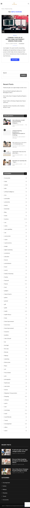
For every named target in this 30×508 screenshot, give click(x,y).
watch (15, 430)
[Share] (3, 31)
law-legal (15, 345)
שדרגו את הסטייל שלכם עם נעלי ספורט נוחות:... (19, 152)
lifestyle (15, 352)
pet (15, 369)
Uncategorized (15, 423)
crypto (15, 239)
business (15, 219)
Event (15, 266)
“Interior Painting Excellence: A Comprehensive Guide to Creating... (18, 133)
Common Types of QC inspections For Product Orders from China (15, 39)
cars (15, 222)
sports (15, 403)
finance (15, 284)
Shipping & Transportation (15, 393)
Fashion (15, 277)
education (15, 256)
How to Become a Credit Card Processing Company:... (18, 122)
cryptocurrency (15, 243)
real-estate (15, 386)
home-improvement (15, 328)
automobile (15, 198)
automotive (15, 202)
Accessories (15, 178)
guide (15, 307)
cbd (15, 232)
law (15, 341)
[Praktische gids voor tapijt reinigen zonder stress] (6, 452)
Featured (15, 280)
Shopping (15, 396)
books (15, 215)
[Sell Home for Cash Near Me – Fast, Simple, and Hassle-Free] (7, 162)
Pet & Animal (15, 372)
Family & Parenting (15, 273)
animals (15, 185)
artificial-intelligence (15, 191)
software (15, 400)
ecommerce (15, 253)
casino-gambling (15, 229)
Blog (15, 212)
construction (15, 236)
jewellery (15, 335)
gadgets (15, 290)
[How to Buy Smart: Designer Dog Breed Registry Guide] (6, 471)
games (15, 297)
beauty (15, 205)
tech (15, 406)
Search (5, 72)
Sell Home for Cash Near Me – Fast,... (19, 161)
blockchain (15, 208)
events (15, 270)
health (15, 311)
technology (15, 410)
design (15, 246)
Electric (15, 260)
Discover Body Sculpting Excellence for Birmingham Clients (20, 461)
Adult (15, 181)
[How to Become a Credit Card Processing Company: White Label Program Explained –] (7, 122)
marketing (15, 359)
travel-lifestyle (15, 417)
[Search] (28, 3)
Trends (15, 420)
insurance (15, 331)
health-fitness (15, 314)
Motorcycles (15, 362)
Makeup (15, 355)
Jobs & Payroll (15, 338)
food (15, 287)
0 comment (21, 43)
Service (15, 389)
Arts (15, 195)
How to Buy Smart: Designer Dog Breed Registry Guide (20, 469)
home (15, 318)
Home (3, 8)
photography (15, 379)
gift (15, 304)
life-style (15, 348)
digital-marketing (15, 249)
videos (15, 427)
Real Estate (15, 382)
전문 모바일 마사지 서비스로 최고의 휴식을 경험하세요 (19, 143)
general (15, 301)
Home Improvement (15, 321)
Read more (14, 59)
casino (15, 225)
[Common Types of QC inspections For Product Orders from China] (15, 24)
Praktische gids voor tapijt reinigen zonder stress (15, 87)
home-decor (15, 324)
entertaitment (15, 263)
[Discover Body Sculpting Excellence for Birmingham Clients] (6, 461)
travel (15, 413)
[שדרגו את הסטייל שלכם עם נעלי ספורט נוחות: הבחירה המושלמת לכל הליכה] (7, 153)
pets (15, 376)
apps (15, 188)
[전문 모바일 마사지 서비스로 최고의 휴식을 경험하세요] (7, 144)
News (15, 365)
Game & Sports (15, 294)
